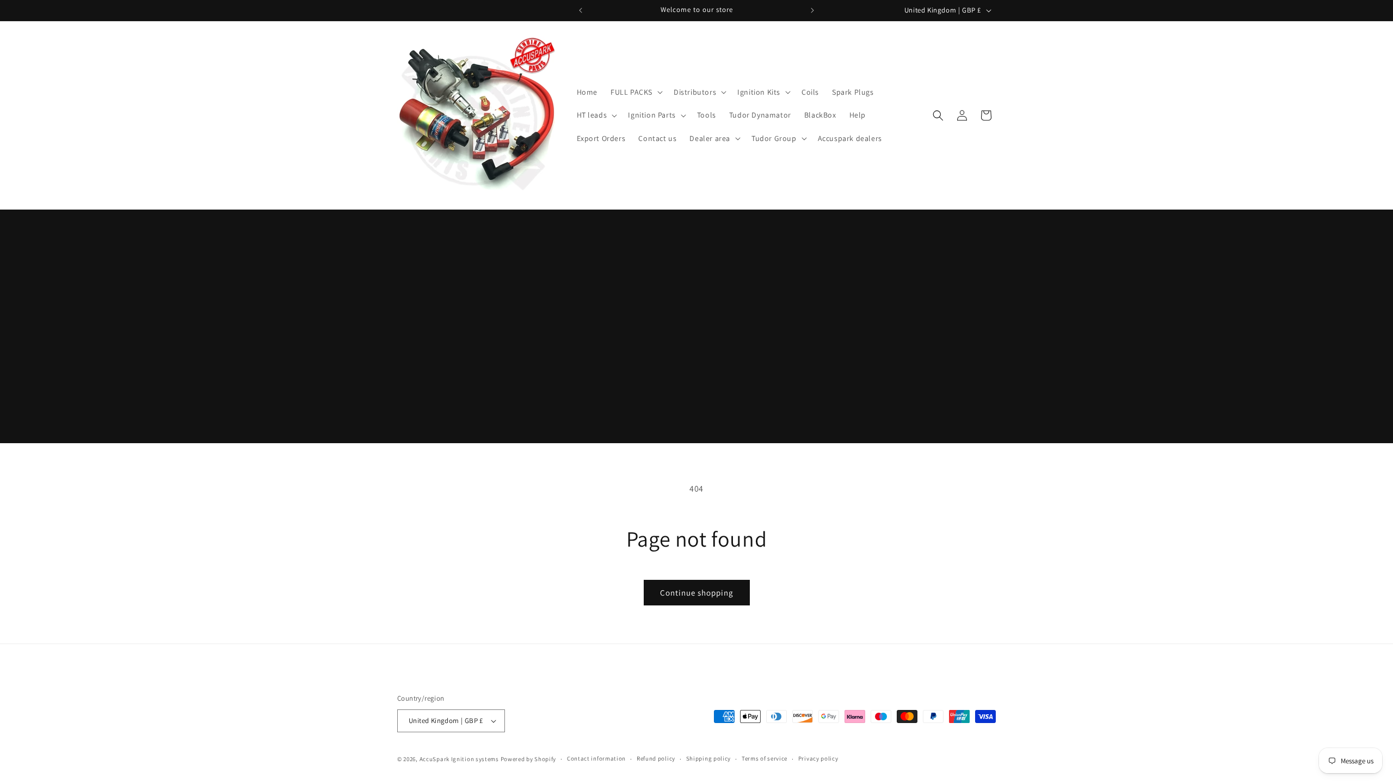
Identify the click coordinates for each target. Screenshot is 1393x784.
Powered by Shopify (529, 759)
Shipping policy (708, 758)
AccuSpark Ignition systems (460, 759)
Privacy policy (818, 758)
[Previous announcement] (581, 10)
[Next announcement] (812, 10)
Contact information (596, 758)
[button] (635, 92)
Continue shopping (697, 592)
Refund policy (656, 758)
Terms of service (764, 758)
